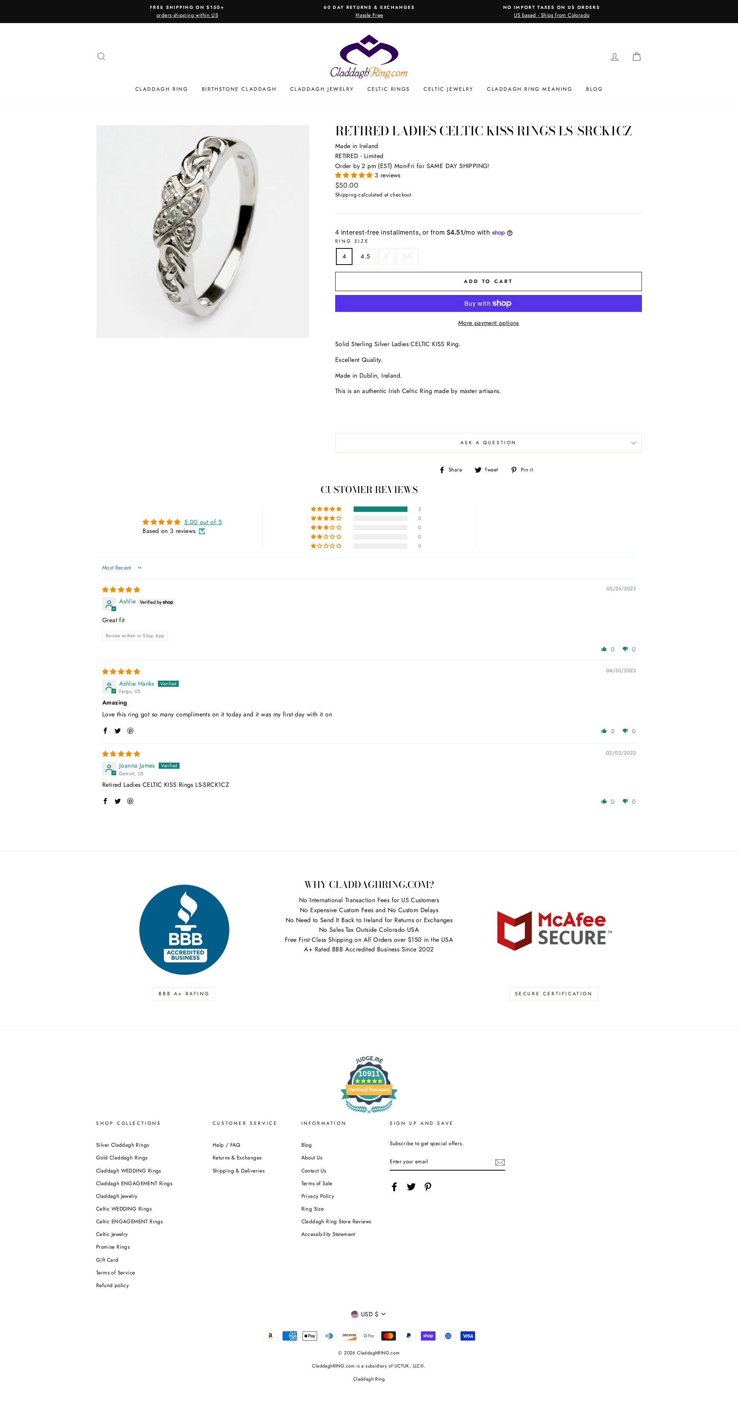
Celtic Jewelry (448, 89)
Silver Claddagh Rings (122, 1145)
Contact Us (313, 1170)
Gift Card (107, 1260)
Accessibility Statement (328, 1234)
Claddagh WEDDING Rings (128, 1170)
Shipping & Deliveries (238, 1170)
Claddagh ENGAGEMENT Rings (134, 1183)
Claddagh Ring (161, 89)
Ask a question (488, 442)
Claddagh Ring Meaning (530, 89)
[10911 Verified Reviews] (369, 1114)
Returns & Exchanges (237, 1157)
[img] (121, 589)
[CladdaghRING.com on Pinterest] (427, 1186)
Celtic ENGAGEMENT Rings (129, 1221)
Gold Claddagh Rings (122, 1157)
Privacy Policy (317, 1196)
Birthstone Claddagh (239, 89)
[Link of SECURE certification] (553, 929)
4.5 (365, 256)
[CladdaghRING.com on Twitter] (411, 1186)
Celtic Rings (388, 89)
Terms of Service (115, 1272)
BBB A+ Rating (184, 993)
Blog (594, 89)
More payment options (488, 322)
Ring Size (352, 241)
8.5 (407, 256)
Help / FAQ (227, 1145)
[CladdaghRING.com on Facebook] (394, 1186)
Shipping (346, 194)
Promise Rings (113, 1247)
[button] (355, 175)
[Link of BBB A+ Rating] (184, 929)
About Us (311, 1157)
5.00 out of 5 (203, 522)
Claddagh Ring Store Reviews (336, 1221)
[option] (187, 11)
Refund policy (112, 1285)
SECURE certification (554, 993)
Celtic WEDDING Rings (123, 1208)
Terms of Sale (316, 1183)
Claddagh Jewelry (322, 89)
